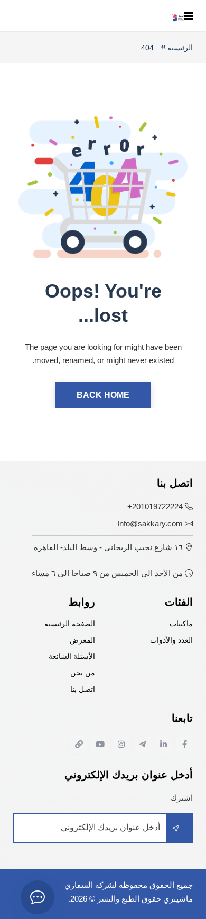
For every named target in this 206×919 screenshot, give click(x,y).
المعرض (82, 640)
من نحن (82, 673)
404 (147, 47)
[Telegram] (142, 744)
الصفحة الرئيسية (69, 624)
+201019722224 (155, 506)
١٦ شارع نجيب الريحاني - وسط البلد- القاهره (108, 547)
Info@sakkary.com (150, 523)
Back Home (103, 395)
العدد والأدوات (171, 640)
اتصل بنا (82, 689)
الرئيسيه (180, 47)
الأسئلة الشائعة (72, 657)
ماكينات (181, 624)
